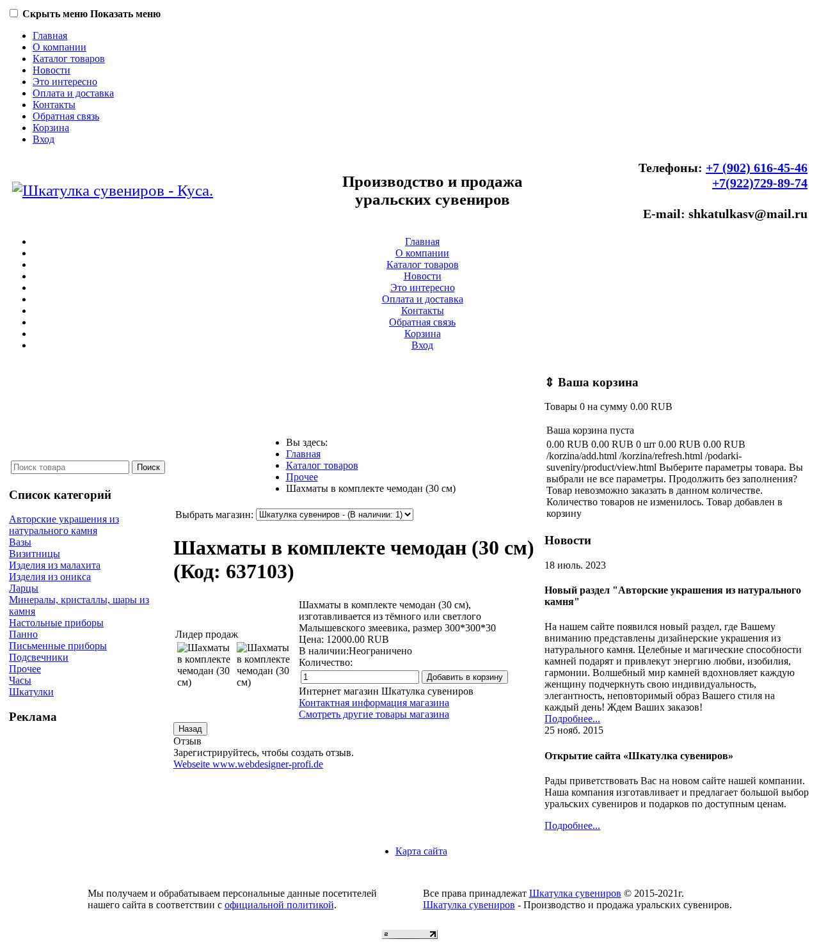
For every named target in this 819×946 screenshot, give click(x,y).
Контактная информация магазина (374, 702)
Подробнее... (572, 718)
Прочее (25, 668)
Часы (20, 680)
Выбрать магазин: (214, 514)
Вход (43, 139)
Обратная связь (66, 116)
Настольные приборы (56, 622)
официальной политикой (279, 904)
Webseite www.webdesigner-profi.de (248, 764)
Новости (51, 70)
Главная (50, 35)
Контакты (54, 104)
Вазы (20, 542)
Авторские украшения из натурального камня (64, 525)
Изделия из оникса (50, 576)
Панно (23, 634)
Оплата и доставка (73, 93)
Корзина (51, 127)
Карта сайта (421, 851)
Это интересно (65, 81)
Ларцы (23, 588)
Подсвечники (38, 657)
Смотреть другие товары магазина (374, 714)
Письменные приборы (58, 645)
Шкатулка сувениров (575, 893)
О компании (59, 47)
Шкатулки (31, 691)
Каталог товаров (69, 58)
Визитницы (34, 553)
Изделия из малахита (54, 565)
